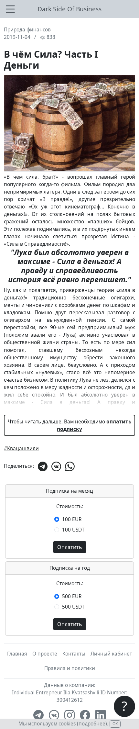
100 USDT (73, 529)
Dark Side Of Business (69, 9)
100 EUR (72, 519)
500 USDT (73, 606)
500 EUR (72, 596)
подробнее (92, 723)
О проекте (44, 653)
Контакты (73, 653)
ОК (115, 723)
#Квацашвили (21, 448)
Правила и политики (69, 668)
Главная (17, 653)
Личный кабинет (111, 653)
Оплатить (69, 547)
